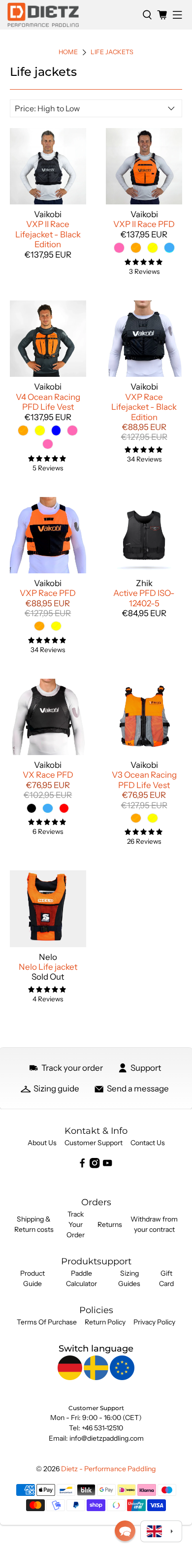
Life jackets (112, 52)
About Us (42, 1142)
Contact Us (147, 1142)
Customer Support (93, 1142)
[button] (125, 1530)
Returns (109, 1224)
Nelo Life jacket (48, 967)
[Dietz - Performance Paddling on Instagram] (94, 1165)
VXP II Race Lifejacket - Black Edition (48, 234)
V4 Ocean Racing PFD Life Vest (48, 402)
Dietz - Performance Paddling (108, 1468)
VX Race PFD (48, 775)
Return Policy (105, 1322)
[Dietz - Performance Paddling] (71, 14)
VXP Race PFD (48, 593)
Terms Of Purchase (47, 1322)
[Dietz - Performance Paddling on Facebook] (82, 1165)
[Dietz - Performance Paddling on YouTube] (107, 1165)
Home (68, 52)
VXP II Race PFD (144, 224)
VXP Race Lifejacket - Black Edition (144, 407)
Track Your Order (75, 1224)
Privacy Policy (154, 1322)
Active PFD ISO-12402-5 (144, 598)
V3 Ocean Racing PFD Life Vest (144, 780)
